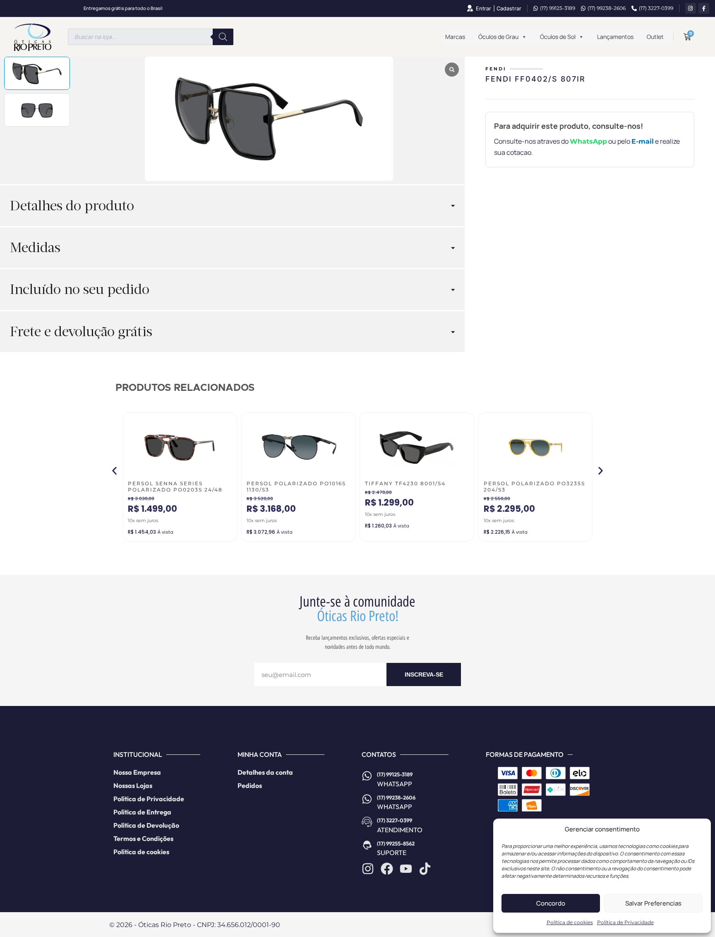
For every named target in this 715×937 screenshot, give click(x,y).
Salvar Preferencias (653, 903)
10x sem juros (143, 520)
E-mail (642, 141)
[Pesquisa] (223, 37)
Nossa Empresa (137, 772)
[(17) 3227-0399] (367, 822)
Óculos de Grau (498, 37)
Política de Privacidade (625, 922)
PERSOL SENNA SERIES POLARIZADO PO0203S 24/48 (175, 486)
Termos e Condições (143, 838)
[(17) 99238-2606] (367, 799)
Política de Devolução (146, 825)
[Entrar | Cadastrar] (469, 8)
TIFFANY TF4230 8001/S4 (405, 483)
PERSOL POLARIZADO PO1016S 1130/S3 (296, 486)
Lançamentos (615, 37)
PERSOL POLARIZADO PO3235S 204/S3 (534, 486)
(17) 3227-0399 (656, 8)
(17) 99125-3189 (557, 8)
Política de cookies (570, 922)
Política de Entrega (142, 812)
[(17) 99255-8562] (367, 845)
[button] (114, 470)
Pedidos (250, 785)
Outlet (655, 37)
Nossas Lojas (132, 785)
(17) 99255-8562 (396, 843)
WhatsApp (588, 141)
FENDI (495, 69)
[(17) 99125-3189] (367, 776)
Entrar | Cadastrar (498, 8)
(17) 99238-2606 (607, 8)
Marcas (455, 37)
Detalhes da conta (265, 772)
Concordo (550, 903)
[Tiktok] (425, 868)
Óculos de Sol (558, 37)
